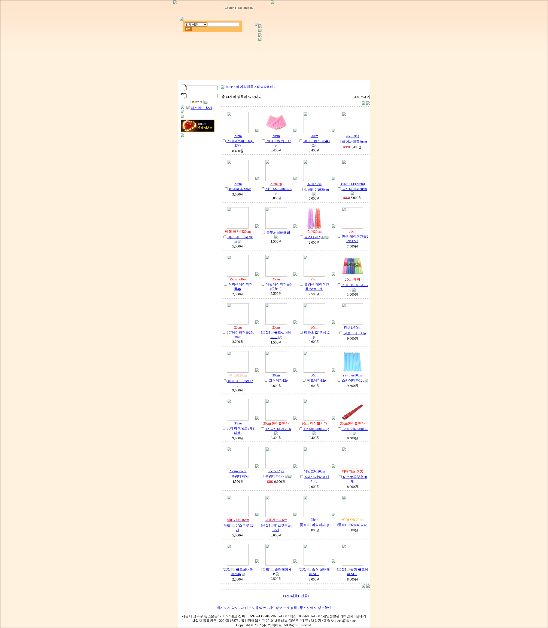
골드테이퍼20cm (354, 189)
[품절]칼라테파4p (352, 525)
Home (228, 87)
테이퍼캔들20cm (354, 142)
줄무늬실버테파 (278, 232)
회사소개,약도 (227, 608)
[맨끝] (304, 596)
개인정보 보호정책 (283, 608)
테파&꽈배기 (267, 87)
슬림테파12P (274, 476)
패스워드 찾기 (201, 108)
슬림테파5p (240, 476)
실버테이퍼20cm (316, 189)
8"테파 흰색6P (240, 189)
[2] (287, 596)
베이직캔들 (244, 87)
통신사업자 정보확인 (315, 608)
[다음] (294, 596)
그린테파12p (278, 380)
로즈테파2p (313, 237)
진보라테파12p (355, 333)
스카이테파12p (353, 380)
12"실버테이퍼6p (316, 429)
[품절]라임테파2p (314, 525)
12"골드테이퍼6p (278, 429)
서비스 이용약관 (253, 608)
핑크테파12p (316, 380)
